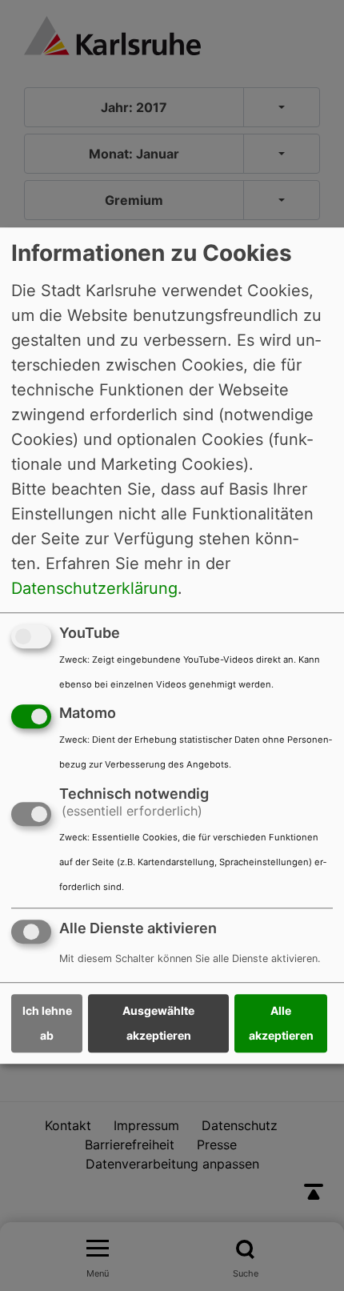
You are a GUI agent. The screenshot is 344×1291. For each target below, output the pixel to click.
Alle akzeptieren (281, 1023)
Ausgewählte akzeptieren (158, 1023)
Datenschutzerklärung (94, 588)
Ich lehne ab (47, 1023)
